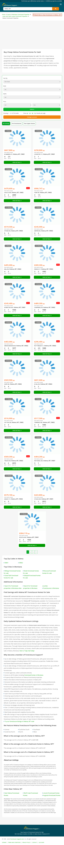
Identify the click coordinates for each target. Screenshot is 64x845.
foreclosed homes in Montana (33, 675)
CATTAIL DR (7, 422)
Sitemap (4, 842)
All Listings (6, 123)
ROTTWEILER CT (39, 346)
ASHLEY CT (7, 499)
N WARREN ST (8, 154)
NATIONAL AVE (38, 461)
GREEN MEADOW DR (10, 346)
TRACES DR (7, 461)
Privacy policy (26, 842)
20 (27, 113)
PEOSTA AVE (22, 537)
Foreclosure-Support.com (17, 839)
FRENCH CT (37, 269)
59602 (21, 563)
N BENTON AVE (8, 307)
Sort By (5, 78)
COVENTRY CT (38, 154)
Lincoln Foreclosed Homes (51, 793)
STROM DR (7, 231)
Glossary (41, 842)
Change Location (32, 117)
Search (32, 109)
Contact (34, 842)
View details (16, 162)
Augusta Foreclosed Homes (51, 795)
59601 (6, 563)
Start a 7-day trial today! (27, 651)
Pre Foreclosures (16, 123)
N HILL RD (37, 384)
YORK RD (36, 192)
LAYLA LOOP (7, 192)
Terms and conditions (14, 842)
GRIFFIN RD (37, 231)
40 (32, 113)
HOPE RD (6, 384)
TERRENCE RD (38, 422)
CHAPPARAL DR (38, 307)
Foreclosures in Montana (51, 588)
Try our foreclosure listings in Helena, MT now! (19, 721)
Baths (4, 94)
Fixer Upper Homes (29, 123)
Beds (4, 86)
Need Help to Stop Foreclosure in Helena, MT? (47, 15)
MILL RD (6, 269)
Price (4, 101)
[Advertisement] (32, 36)
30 (30, 113)
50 (35, 113)
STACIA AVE (37, 499)
